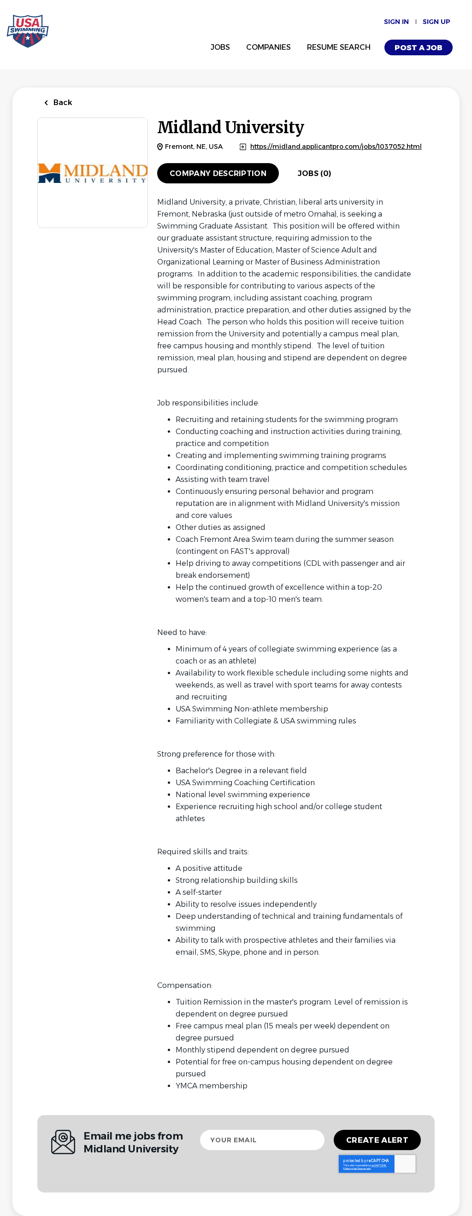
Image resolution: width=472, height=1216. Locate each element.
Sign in (396, 22)
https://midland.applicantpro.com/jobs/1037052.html (336, 147)
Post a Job (418, 47)
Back (62, 102)
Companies (268, 47)
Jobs (220, 47)
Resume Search (339, 47)
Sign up (436, 22)
